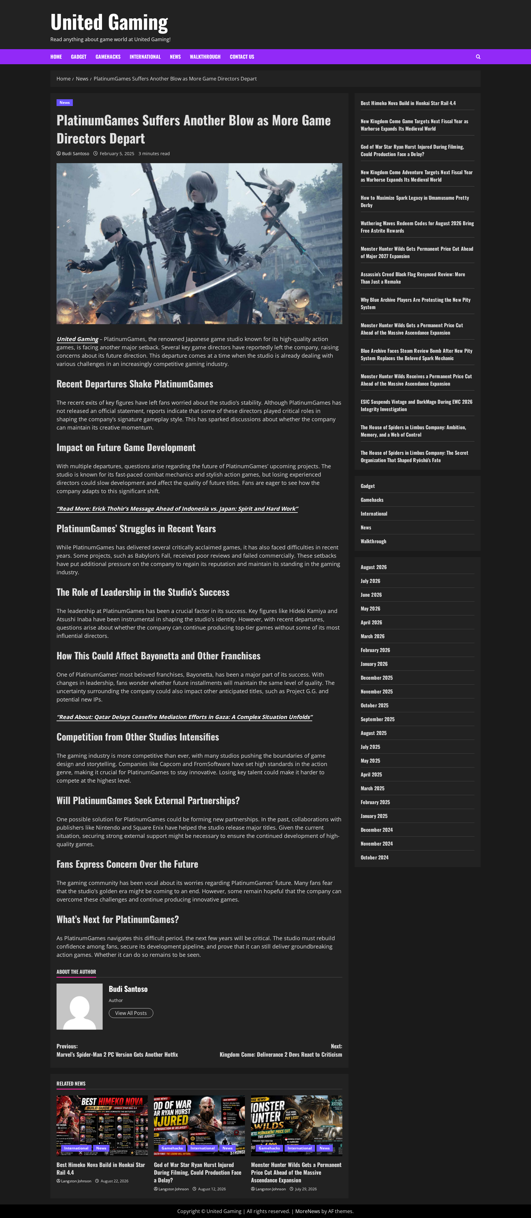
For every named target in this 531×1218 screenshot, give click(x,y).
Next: (281, 1050)
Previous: (117, 1050)
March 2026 (373, 636)
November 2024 (377, 843)
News (175, 56)
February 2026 (375, 650)
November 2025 (377, 691)
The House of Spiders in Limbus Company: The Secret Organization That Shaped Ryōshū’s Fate (414, 456)
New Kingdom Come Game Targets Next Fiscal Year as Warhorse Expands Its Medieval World (414, 124)
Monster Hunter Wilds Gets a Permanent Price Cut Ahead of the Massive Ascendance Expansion (296, 1172)
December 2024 (377, 829)
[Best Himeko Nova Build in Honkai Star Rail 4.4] (102, 1125)
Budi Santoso (75, 153)
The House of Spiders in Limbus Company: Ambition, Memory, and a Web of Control (413, 430)
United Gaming (109, 20)
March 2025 (372, 788)
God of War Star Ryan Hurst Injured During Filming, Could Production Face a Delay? (197, 1172)
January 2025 (374, 815)
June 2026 (371, 594)
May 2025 (370, 760)
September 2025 (378, 719)
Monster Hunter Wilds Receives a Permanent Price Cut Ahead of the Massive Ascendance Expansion (416, 379)
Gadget (78, 56)
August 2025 (374, 733)
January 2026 (374, 663)
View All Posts (131, 1013)
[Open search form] (478, 57)
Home (56, 56)
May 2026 (370, 608)
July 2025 (370, 746)
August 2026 (374, 567)
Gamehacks (108, 56)
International (145, 56)
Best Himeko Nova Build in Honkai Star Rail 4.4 (101, 1168)
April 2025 (371, 774)
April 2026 (371, 622)
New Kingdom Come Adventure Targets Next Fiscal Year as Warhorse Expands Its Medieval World (417, 175)
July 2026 (370, 580)
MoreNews (307, 1211)
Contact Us (242, 56)
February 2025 (375, 802)
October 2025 (374, 705)
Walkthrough (205, 56)
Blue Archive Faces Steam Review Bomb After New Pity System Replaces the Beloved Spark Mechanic (416, 354)
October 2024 (374, 857)
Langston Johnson (76, 1181)
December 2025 (377, 677)
